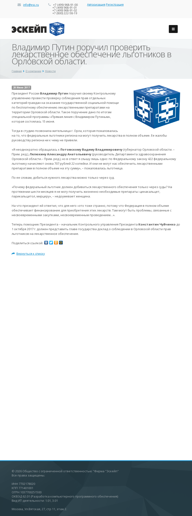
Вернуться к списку (30, 253)
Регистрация (115, 5)
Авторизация (96, 5)
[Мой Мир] (61, 242)
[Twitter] (51, 242)
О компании (33, 71)
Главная (17, 71)
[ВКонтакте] (46, 242)
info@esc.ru (31, 5)
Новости (50, 71)
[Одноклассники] (56, 242)
